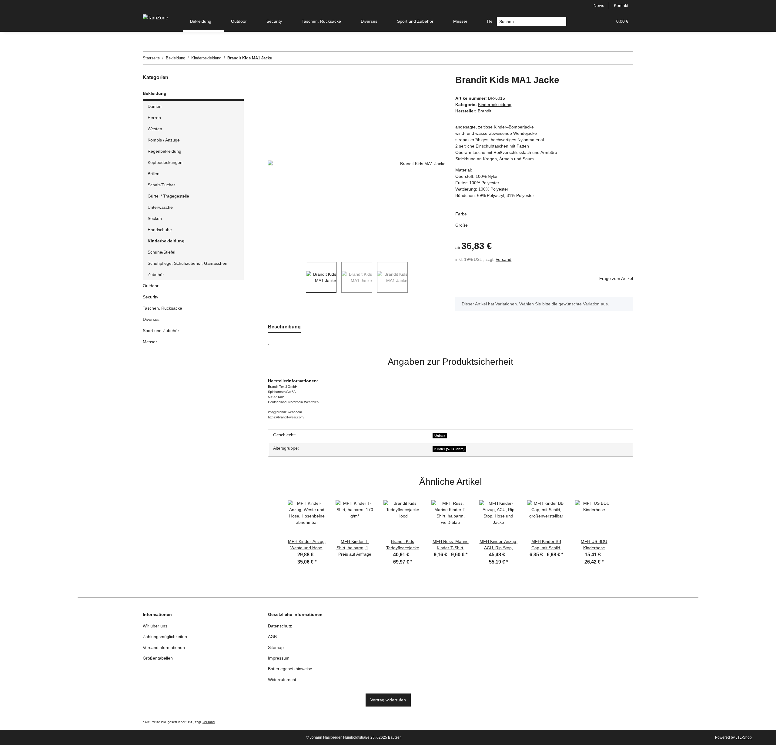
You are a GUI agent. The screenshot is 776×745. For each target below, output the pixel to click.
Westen (155, 128)
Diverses (151, 319)
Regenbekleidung (164, 151)
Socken (155, 218)
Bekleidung (154, 93)
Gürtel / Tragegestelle (168, 196)
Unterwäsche (160, 207)
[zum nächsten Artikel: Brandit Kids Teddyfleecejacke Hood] (626, 58)
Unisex (439, 435)
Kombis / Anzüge (164, 140)
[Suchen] (562, 21)
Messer (150, 341)
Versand (503, 259)
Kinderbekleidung (494, 104)
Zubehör (156, 274)
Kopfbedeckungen (165, 162)
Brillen (153, 173)
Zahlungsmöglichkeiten (165, 636)
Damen (155, 106)
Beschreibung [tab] (284, 326)
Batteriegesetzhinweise (290, 668)
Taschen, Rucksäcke (162, 308)
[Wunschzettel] (593, 21)
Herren (154, 117)
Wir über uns (155, 626)
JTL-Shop (744, 737)
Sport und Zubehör (161, 330)
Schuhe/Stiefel (161, 252)
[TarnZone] (155, 18)
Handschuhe (160, 229)
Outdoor (151, 285)
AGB (272, 636)
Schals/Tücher (161, 184)
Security (150, 296)
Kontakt (621, 5)
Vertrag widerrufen (388, 699)
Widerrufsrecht (282, 679)
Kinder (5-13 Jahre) (449, 449)
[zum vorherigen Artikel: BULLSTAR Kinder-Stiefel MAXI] (613, 58)
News (599, 5)
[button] (578, 21)
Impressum (278, 658)
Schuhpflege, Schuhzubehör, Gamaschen (187, 263)
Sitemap (276, 647)
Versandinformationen (164, 647)
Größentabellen (158, 658)
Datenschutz (280, 626)
